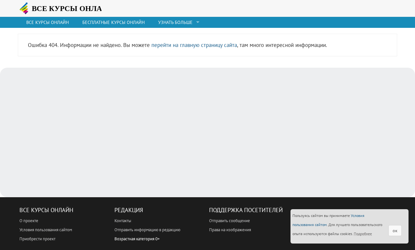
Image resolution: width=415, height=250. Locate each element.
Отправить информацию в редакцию (147, 230)
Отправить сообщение (229, 220)
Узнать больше (175, 22)
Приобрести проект (37, 239)
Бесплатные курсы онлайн (113, 22)
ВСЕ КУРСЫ (69, 8)
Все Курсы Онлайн (46, 210)
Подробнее (363, 233)
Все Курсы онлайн (47, 22)
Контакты (122, 220)
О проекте (28, 220)
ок (395, 230)
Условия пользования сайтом (45, 230)
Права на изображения (230, 230)
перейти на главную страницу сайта (194, 45)
